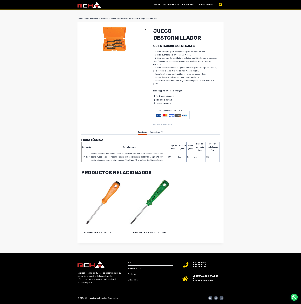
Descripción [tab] (142, 132)
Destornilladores (166, 124)
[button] (145, 29)
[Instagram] (222, 298)
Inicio (157, 5)
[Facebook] (210, 298)
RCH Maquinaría (171, 5)
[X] (216, 298)
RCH (129, 262)
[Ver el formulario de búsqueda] (221, 5)
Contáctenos (206, 5)
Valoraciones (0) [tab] (156, 132)
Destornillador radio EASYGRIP (149, 232)
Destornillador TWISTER (97, 232)
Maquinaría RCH (134, 268)
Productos (132, 274)
